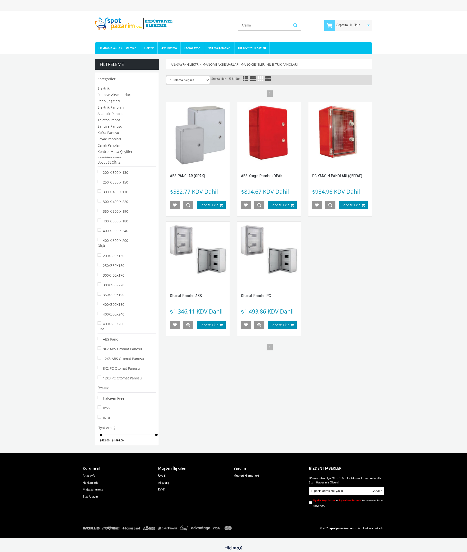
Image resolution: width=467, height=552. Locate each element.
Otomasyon (192, 48)
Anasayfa (89, 476)
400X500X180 (113, 304)
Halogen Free (113, 398)
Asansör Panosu (111, 113)
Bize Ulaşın (90, 497)
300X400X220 (113, 285)
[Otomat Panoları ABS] (198, 253)
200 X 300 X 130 (115, 172)
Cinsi (102, 329)
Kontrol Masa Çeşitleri (116, 151)
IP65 (106, 408)
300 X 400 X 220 (115, 201)
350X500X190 (113, 294)
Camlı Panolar (109, 145)
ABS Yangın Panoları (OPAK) (262, 176)
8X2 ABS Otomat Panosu (122, 349)
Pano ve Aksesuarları (114, 94)
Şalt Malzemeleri (219, 48)
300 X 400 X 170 (115, 192)
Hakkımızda (91, 483)
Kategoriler (107, 79)
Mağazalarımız (93, 489)
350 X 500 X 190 (115, 211)
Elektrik (149, 48)
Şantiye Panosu (110, 126)
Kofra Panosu (108, 132)
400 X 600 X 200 (115, 240)
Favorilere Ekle (175, 205)
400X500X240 (113, 314)
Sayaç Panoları (109, 139)
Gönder (377, 491)
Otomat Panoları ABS (186, 295)
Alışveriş (164, 483)
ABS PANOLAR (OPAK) (187, 176)
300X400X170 (113, 275)
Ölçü (101, 245)
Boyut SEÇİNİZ (109, 162)
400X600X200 (113, 324)
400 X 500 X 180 (115, 221)
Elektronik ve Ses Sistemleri (117, 48)
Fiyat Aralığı (107, 427)
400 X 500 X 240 (115, 230)
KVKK (161, 489)
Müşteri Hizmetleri (246, 476)
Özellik (103, 388)
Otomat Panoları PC (256, 295)
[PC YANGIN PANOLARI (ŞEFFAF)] (340, 133)
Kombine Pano (109, 158)
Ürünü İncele (188, 205)
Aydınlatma (169, 48)
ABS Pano (110, 339)
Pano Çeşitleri (109, 101)
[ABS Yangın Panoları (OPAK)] (269, 133)
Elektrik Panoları (111, 107)
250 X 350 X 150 (115, 182)
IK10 (106, 417)
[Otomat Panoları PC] (269, 253)
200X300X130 (113, 256)
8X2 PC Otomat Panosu (121, 368)
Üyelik (162, 476)
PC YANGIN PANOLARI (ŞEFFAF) (337, 176)
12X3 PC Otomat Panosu (122, 378)
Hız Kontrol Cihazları (252, 48)
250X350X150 (113, 265)
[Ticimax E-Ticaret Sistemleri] (233, 548)
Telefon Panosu (110, 120)
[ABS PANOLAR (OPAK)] (198, 133)
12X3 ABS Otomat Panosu (123, 358)
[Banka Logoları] (158, 528)
